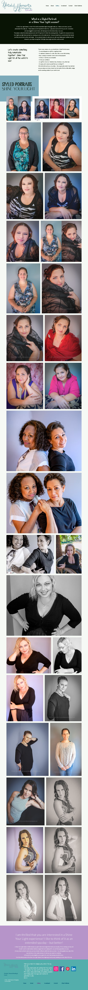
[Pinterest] (67, 968)
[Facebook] (61, 968)
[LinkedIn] (73, 968)
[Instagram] (56, 968)
